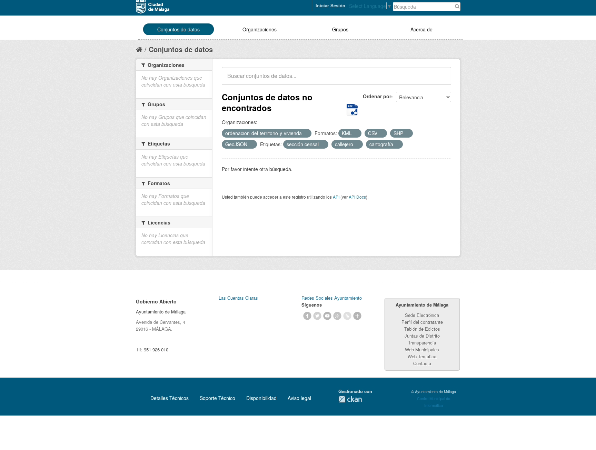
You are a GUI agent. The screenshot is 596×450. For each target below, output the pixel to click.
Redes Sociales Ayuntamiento (331, 297)
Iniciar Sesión (330, 5)
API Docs (357, 197)
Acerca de (421, 29)
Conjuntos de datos (178, 29)
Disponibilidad (261, 397)
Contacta (422, 363)
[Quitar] (305, 133)
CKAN (350, 399)
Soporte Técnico (217, 397)
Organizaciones (259, 29)
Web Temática (422, 356)
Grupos (340, 29)
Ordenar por (377, 96)
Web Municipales (422, 349)
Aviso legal (299, 397)
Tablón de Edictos (422, 329)
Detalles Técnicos (169, 397)
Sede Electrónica (422, 315)
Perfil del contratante (422, 322)
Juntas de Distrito (422, 335)
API (336, 197)
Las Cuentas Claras (238, 297)
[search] (441, 79)
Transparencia (422, 342)
